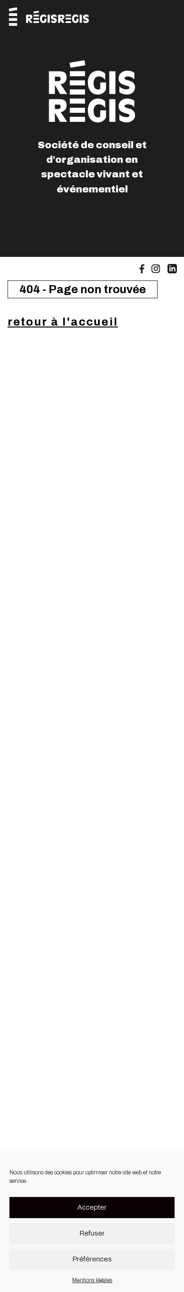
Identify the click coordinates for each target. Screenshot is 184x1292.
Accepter (92, 1207)
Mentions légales (92, 1280)
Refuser (92, 1233)
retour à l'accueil (63, 322)
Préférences (92, 1259)
